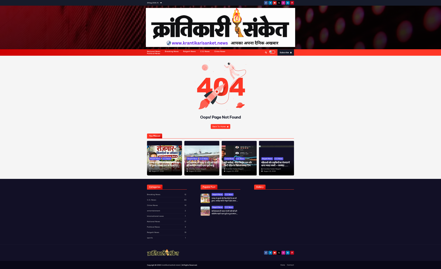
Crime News (219, 51)
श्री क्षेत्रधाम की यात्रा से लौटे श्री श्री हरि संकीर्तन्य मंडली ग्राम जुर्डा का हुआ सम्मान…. (202, 165)
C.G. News (205, 51)
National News (153, 51)
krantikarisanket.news (170, 265)
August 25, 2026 (195, 171)
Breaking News (172, 51)
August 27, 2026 (158, 171)
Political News (153, 53)
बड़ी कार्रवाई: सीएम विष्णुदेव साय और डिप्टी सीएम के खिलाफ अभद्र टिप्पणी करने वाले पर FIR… (238, 165)
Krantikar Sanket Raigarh (160, 169)
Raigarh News (189, 51)
